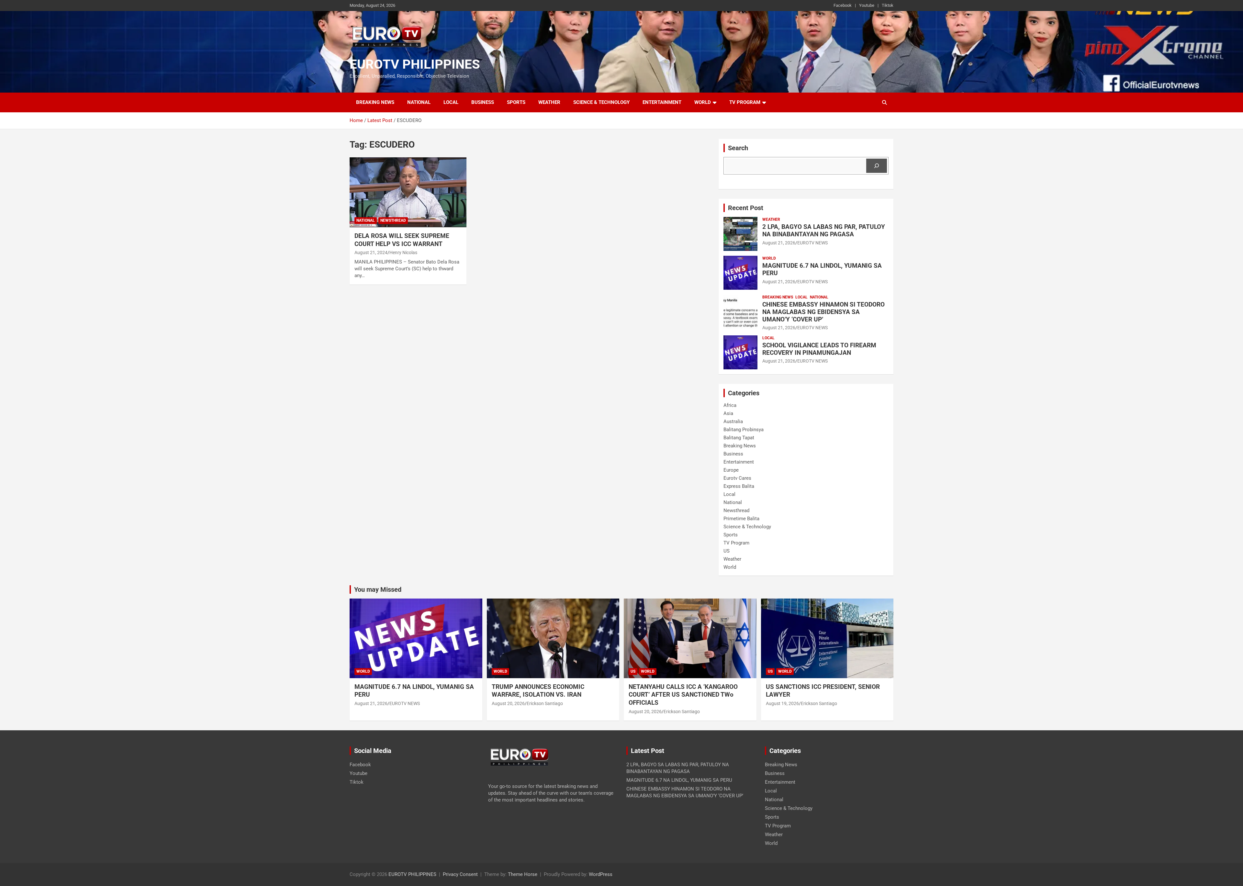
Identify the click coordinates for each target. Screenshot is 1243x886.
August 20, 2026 (508, 703)
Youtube (866, 5)
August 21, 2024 (370, 252)
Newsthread (393, 220)
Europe (731, 470)
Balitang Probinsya (743, 429)
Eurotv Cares (737, 478)
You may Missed (377, 589)
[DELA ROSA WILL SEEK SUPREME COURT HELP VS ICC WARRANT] (408, 192)
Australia (733, 421)
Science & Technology (601, 102)
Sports (516, 102)
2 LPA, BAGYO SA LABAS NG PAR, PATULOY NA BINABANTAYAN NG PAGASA (823, 230)
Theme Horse (522, 874)
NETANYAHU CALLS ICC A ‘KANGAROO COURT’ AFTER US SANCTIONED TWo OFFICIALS (683, 694)
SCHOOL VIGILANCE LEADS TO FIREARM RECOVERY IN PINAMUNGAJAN (819, 349)
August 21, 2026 (778, 242)
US (726, 551)
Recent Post (745, 208)
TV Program (744, 102)
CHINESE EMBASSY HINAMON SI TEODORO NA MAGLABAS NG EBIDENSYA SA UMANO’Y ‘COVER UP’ (823, 312)
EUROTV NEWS (812, 242)
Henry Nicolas (403, 252)
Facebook (843, 5)
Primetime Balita (741, 519)
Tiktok (887, 5)
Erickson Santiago (545, 703)
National (419, 102)
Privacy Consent (460, 874)
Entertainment (662, 102)
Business (482, 102)
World (702, 102)
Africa (729, 405)
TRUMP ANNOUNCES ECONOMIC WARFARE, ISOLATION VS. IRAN (539, 691)
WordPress (600, 874)
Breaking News (375, 102)
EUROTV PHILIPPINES (415, 64)
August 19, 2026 (782, 703)
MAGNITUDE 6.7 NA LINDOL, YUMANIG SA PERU (822, 269)
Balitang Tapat (738, 438)
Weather (549, 102)
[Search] (876, 166)
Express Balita (738, 486)
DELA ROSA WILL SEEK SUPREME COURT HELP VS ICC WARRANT (401, 240)
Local (450, 102)
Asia (728, 413)
